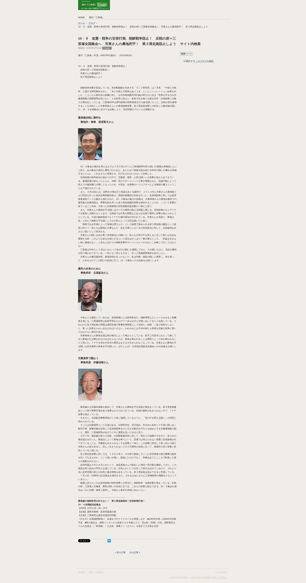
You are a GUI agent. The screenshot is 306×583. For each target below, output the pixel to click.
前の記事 (121, 552)
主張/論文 (107, 48)
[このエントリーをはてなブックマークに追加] (109, 541)
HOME (81, 17)
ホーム (81, 23)
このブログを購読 (205, 61)
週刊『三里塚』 (97, 17)
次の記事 (133, 552)
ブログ (91, 23)
